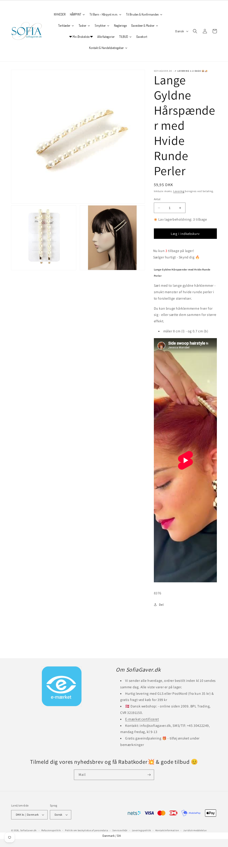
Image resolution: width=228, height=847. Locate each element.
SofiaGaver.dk (28, 830)
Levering (178, 191)
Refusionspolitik (51, 830)
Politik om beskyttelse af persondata (86, 830)
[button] (195, 31)
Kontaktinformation (167, 830)
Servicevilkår (120, 830)
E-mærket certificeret (142, 719)
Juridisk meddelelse (194, 830)
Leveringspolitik (141, 830)
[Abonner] (149, 775)
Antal (157, 199)
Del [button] (161, 605)
